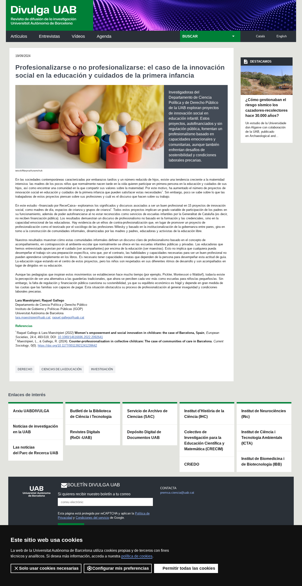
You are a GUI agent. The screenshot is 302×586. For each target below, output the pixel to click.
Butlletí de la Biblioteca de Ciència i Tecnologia (91, 414)
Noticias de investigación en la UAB (35, 429)
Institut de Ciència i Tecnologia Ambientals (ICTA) (261, 437)
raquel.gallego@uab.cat (68, 317)
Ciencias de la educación (62, 369)
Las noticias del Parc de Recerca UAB (35, 450)
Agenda (104, 36)
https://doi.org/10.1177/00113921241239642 (67, 345)
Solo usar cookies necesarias (49, 568)
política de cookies (136, 556)
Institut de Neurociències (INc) (263, 414)
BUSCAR (190, 36)
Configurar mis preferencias (120, 568)
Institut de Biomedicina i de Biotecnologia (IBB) (262, 461)
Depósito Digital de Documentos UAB (144, 435)
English (282, 36)
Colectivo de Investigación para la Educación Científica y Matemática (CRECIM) (204, 440)
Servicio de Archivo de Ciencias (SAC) (147, 414)
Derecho (25, 369)
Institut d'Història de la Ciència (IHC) (204, 414)
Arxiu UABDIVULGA (31, 411)
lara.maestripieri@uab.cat (32, 317)
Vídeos (78, 36)
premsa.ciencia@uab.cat (177, 492)
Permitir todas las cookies (189, 568)
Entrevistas (49, 36)
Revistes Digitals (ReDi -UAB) (85, 435)
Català (260, 36)
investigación (102, 369)
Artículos (19, 36)
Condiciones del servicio (92, 517)
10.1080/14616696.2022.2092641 (80, 337)
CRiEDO (191, 464)
